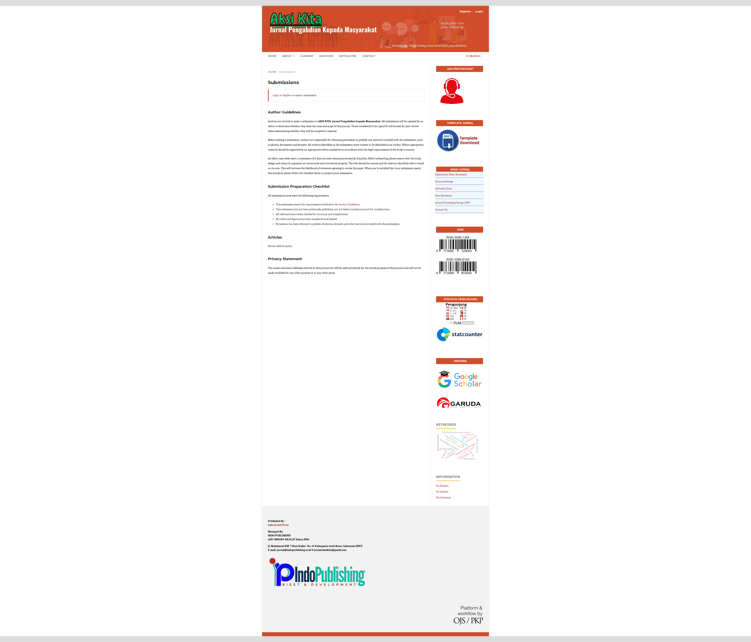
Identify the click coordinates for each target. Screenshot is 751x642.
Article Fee (347, 55)
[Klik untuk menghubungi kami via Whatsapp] (451, 91)
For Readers (442, 485)
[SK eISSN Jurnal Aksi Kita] (456, 245)
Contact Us (441, 209)
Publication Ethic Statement (451, 174)
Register (465, 11)
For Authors (442, 491)
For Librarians (443, 497)
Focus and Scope (444, 181)
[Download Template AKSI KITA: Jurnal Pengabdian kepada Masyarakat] (459, 142)
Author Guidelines (349, 204)
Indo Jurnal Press (278, 525)
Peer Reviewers (443, 195)
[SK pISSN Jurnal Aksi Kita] (456, 267)
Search (474, 55)
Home (272, 55)
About (287, 55)
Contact (368, 55)
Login (479, 11)
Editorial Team (443, 188)
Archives (326, 55)
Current (307, 55)
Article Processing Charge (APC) (452, 202)
